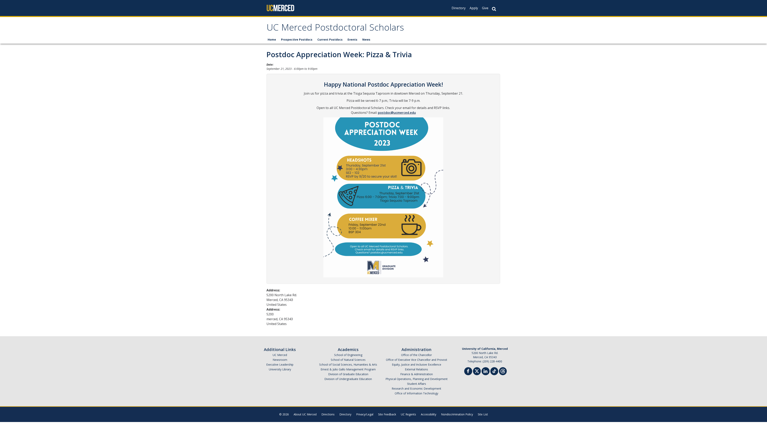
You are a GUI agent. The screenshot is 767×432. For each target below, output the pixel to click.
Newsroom (280, 360)
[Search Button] (494, 9)
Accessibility (428, 414)
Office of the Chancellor (416, 355)
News (366, 39)
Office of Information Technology (416, 393)
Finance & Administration (416, 374)
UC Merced (280, 355)
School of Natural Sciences (348, 360)
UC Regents (408, 414)
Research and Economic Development (416, 388)
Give (485, 8)
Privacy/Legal (364, 414)
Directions (328, 414)
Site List (483, 414)
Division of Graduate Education (348, 374)
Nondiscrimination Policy (457, 414)
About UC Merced (305, 414)
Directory (459, 8)
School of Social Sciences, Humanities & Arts (348, 364)
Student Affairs (416, 384)
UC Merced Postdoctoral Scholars (335, 28)
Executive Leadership (279, 364)
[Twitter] (477, 371)
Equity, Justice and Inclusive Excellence (416, 364)
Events (352, 39)
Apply (474, 8)
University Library (280, 369)
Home (272, 39)
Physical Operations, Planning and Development (416, 379)
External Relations (416, 369)
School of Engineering (348, 355)
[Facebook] (468, 372)
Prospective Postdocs (296, 39)
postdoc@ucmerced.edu (397, 112)
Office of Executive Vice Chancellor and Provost (416, 360)
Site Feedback (387, 414)
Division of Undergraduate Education (348, 379)
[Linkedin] (485, 372)
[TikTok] (494, 371)
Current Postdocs (330, 39)
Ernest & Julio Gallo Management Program (348, 369)
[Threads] (503, 371)
